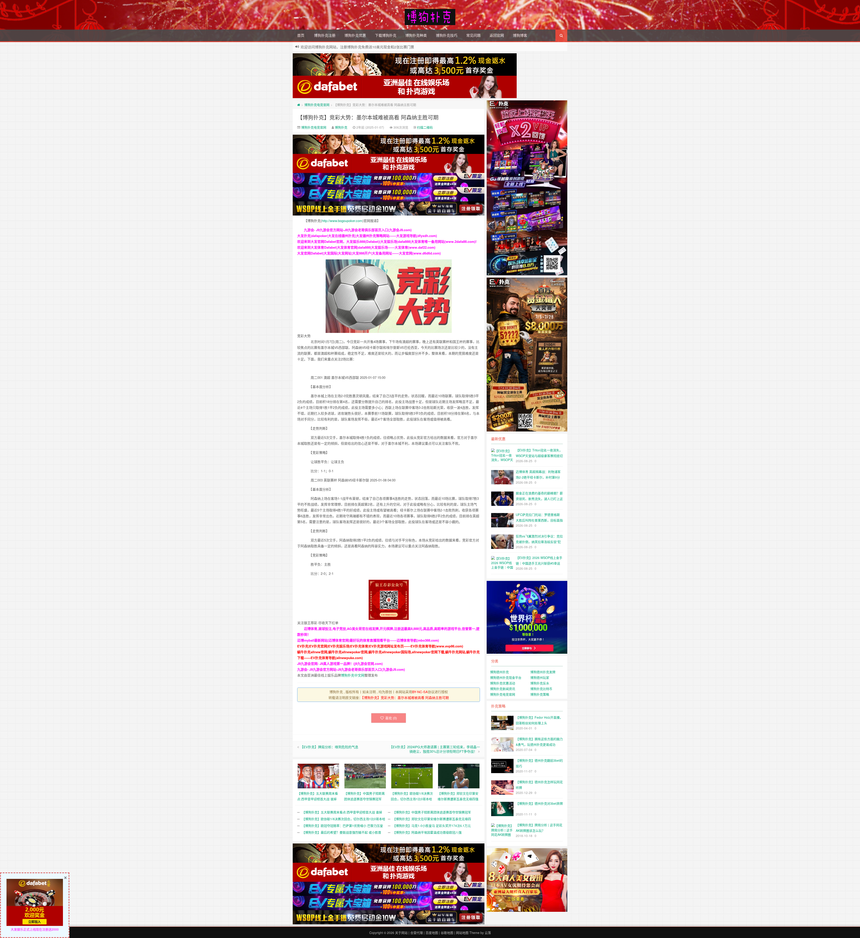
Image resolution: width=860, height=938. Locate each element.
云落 (488, 932)
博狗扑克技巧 (446, 35)
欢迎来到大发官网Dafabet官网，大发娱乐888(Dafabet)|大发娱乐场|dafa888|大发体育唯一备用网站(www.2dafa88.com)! (387, 241)
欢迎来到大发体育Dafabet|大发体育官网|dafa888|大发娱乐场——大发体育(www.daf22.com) (366, 247)
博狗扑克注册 (324, 35)
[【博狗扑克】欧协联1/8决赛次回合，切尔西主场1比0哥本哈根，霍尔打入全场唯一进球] (412, 775)
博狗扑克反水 (539, 683)
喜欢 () (391, 718)
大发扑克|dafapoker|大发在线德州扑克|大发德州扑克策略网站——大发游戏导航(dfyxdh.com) (367, 235)
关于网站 (401, 932)
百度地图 (432, 932)
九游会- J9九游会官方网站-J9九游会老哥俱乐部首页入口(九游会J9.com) (358, 229)
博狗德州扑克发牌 (542, 672)
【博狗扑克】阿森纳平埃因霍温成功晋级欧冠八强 (427, 832)
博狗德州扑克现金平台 (505, 677)
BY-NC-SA (420, 691)
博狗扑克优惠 (355, 35)
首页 (300, 35)
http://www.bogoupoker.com (342, 220)
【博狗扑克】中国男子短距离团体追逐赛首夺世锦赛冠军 (432, 812)
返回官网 (497, 35)
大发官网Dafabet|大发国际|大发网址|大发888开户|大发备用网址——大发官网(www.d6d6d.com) (369, 253)
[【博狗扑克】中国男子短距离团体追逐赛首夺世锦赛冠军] (365, 775)
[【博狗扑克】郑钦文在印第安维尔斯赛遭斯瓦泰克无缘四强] (458, 775)
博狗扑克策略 (539, 694)
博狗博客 (520, 35)
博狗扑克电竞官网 (316, 104)
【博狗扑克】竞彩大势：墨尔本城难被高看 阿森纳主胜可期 (368, 117)
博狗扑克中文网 (352, 675)
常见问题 (473, 35)
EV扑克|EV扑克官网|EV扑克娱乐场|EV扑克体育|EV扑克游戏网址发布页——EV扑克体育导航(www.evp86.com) (380, 646)
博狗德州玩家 (539, 677)
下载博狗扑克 (385, 35)
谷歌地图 (447, 932)
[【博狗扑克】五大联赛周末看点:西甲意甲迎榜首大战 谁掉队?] (318, 775)
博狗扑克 (341, 127)
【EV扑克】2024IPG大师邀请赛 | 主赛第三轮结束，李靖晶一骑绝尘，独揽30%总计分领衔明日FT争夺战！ (434, 749)
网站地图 (462, 932)
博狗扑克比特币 (541, 688)
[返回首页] (298, 104)
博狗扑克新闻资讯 (502, 688)
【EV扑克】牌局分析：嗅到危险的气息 (329, 746)
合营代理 (416, 932)
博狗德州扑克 (499, 672)
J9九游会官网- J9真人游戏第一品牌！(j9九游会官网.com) (340, 663)
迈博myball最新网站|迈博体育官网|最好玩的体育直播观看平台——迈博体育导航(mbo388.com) (368, 640)
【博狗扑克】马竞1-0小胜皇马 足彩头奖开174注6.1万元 (432, 825)
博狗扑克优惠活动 (502, 683)
